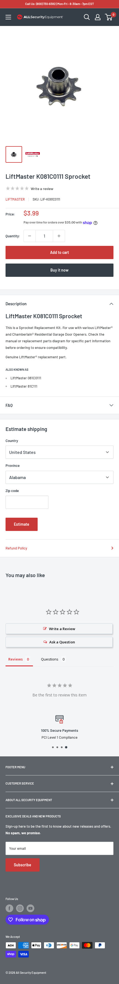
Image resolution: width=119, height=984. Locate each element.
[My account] (97, 17)
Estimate (21, 524)
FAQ (9, 405)
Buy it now (59, 270)
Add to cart (59, 252)
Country (12, 440)
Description (16, 303)
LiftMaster (15, 199)
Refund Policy (16, 548)
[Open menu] (8, 17)
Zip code (12, 490)
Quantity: (13, 236)
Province (13, 465)
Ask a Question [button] (62, 642)
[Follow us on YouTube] (30, 908)
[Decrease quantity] (29, 236)
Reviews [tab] (15, 659)
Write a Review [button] (62, 628)
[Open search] (87, 17)
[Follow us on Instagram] (20, 908)
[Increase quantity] (59, 236)
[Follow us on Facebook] (9, 908)
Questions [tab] (49, 659)
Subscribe (22, 864)
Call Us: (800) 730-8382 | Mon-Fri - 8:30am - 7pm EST (59, 4)
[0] (108, 17)
